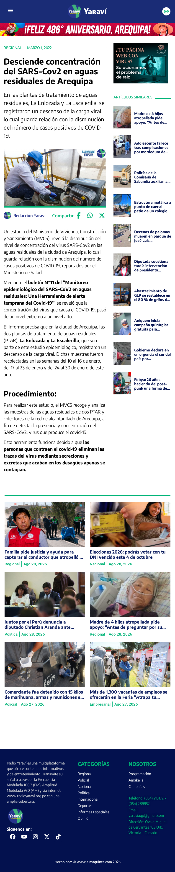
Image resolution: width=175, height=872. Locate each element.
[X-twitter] (46, 836)
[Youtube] (24, 836)
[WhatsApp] (90, 215)
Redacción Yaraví (29, 215)
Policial (83, 780)
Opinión (84, 818)
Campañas (137, 786)
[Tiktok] (58, 836)
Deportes (85, 805)
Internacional (88, 799)
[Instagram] (35, 836)
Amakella (136, 780)
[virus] (140, 82)
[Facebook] (78, 215)
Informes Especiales (93, 812)
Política (84, 793)
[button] (10, 10)
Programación (140, 774)
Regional (13, 47)
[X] (101, 215)
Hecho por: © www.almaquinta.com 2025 (88, 862)
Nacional (85, 786)
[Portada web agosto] (87, 35)
